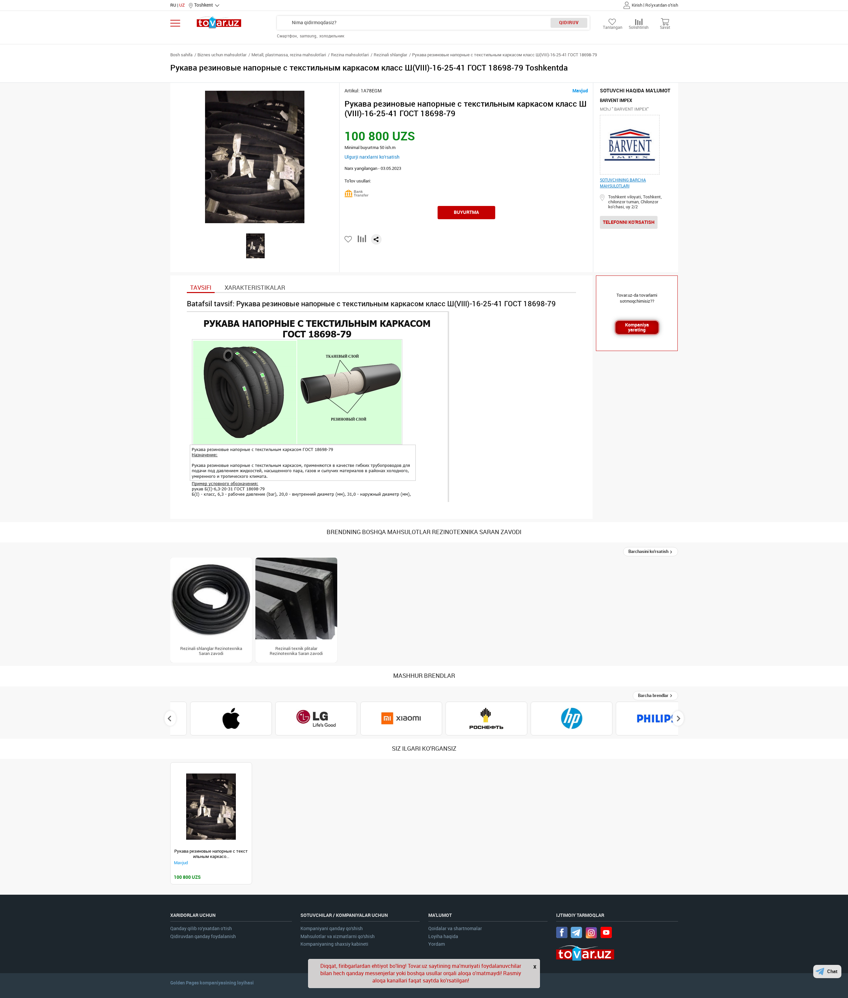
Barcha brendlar (653, 695)
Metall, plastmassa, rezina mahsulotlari (288, 54)
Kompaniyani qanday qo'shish (331, 928)
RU (173, 5)
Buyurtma (466, 212)
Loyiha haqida (443, 936)
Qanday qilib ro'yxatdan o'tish (201, 928)
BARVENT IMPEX (616, 100)
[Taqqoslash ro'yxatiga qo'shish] (362, 241)
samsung (308, 36)
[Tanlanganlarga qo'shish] (348, 239)
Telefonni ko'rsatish (629, 222)
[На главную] (219, 22)
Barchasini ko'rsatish (648, 551)
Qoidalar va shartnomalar (455, 928)
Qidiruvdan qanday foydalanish (203, 936)
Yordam (436, 944)
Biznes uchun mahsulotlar (221, 54)
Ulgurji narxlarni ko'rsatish (371, 157)
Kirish (637, 5)
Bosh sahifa (181, 54)
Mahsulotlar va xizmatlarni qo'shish (337, 936)
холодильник (331, 36)
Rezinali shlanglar (390, 54)
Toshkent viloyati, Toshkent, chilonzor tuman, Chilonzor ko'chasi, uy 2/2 (635, 201)
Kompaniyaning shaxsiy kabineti (334, 944)
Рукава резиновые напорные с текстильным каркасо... (211, 854)
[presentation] (170, 718)
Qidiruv (569, 22)
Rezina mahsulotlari (350, 54)
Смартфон (287, 36)
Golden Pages (184, 982)
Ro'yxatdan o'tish (661, 5)
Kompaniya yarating (637, 327)
